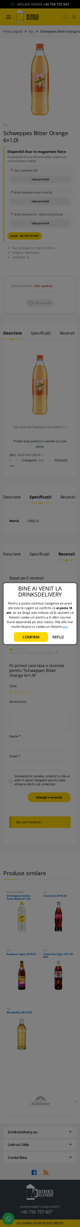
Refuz (58, 636)
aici (65, 626)
